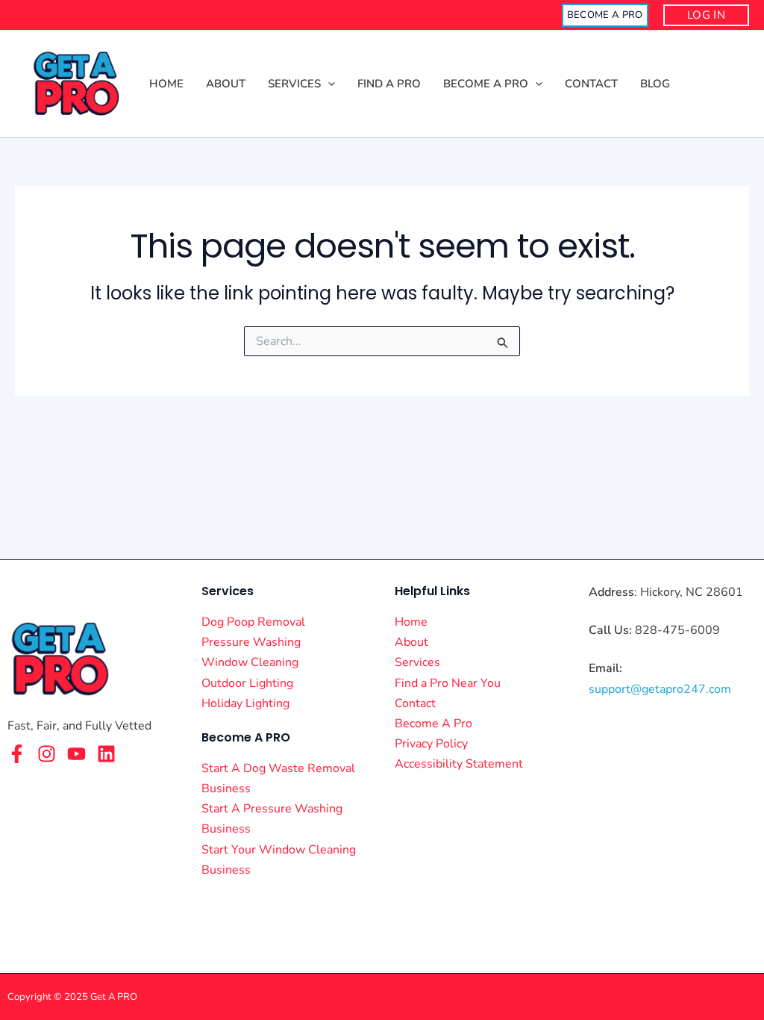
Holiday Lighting (245, 703)
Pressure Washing (251, 642)
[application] (328, 84)
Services (417, 662)
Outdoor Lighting (247, 683)
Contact (415, 703)
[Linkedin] (106, 753)
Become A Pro (433, 723)
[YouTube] (76, 753)
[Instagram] (46, 753)
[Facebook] (16, 753)
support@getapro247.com (660, 689)
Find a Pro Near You (448, 683)
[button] (605, 15)
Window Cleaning (249, 662)
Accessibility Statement (459, 764)
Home (411, 622)
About (411, 642)
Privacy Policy (431, 744)
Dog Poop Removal (253, 622)
